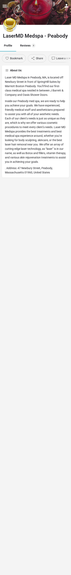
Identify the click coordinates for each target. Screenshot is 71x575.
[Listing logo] (10, 25)
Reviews (27, 45)
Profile (8, 45)
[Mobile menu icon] (4, 6)
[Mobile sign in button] (66, 5)
